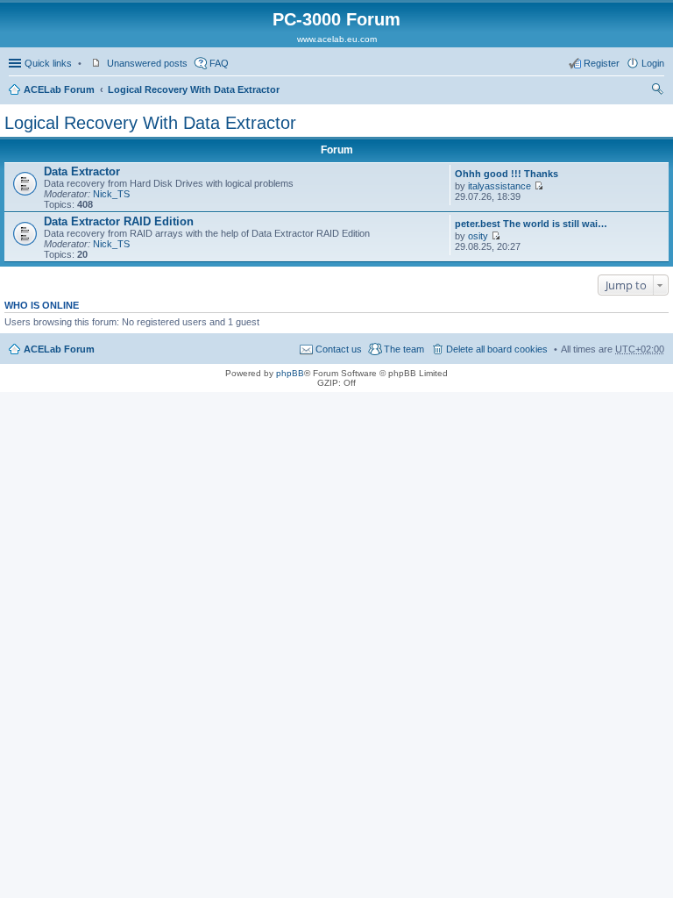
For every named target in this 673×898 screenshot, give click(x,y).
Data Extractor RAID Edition (119, 221)
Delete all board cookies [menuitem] (497, 349)
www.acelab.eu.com (337, 39)
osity (478, 236)
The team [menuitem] (404, 349)
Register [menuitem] (602, 63)
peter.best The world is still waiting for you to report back (531, 223)
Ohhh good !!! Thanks (506, 173)
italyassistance (499, 186)
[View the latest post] (538, 186)
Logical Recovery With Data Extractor (194, 89)
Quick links (48, 63)
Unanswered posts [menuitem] (147, 63)
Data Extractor (82, 171)
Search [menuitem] (657, 91)
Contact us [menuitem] (338, 349)
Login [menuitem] (652, 63)
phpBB (290, 373)
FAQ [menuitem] (219, 63)
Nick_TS (111, 194)
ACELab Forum (59, 89)
